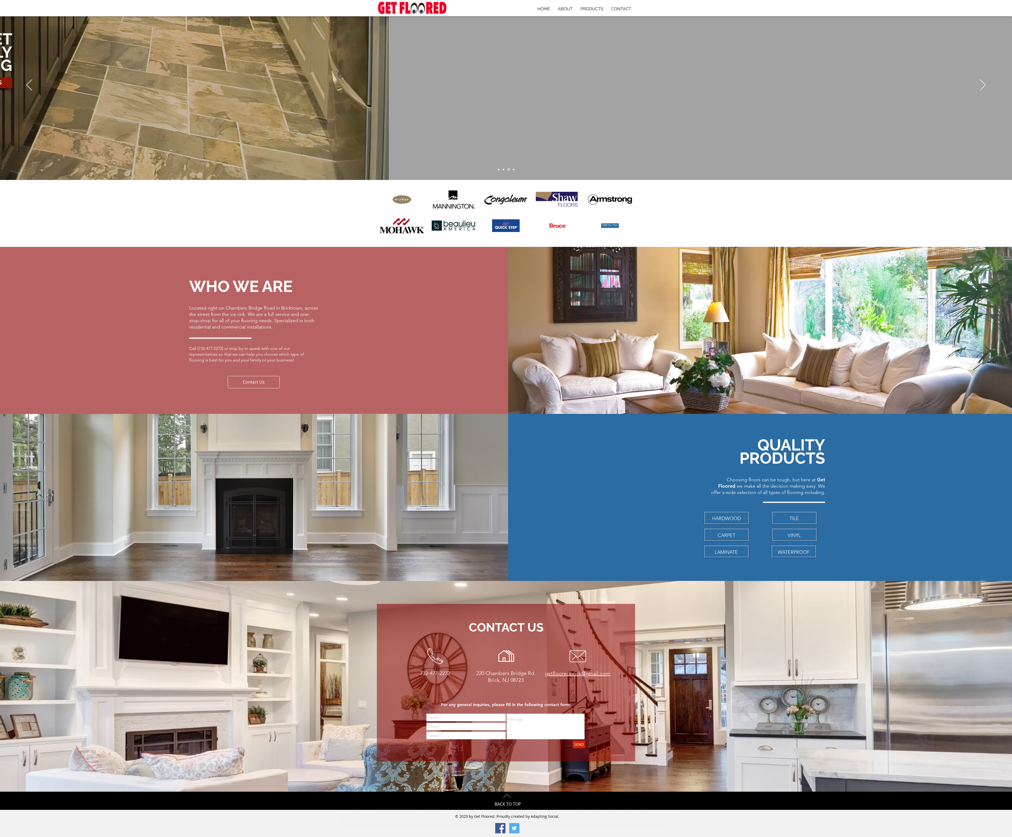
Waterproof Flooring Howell (560, 826)
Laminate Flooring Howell (353, 824)
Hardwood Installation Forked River (657, 819)
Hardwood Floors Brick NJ (366, 813)
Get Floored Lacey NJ (560, 813)
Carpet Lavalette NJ (628, 815)
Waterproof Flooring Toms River (537, 826)
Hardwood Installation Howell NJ (442, 819)
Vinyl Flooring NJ (547, 824)
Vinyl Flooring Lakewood (392, 826)
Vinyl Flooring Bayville (427, 826)
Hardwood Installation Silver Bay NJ (549, 819)
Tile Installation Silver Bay (504, 821)
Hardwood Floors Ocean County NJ (622, 813)
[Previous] (29, 85)
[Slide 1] (499, 169)
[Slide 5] (513, 169)
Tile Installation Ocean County (379, 821)
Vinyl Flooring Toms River (604, 824)
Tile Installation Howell (422, 821)
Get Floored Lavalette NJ (485, 813)
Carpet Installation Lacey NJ (618, 817)
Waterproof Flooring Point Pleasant (585, 826)
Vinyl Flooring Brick (562, 824)
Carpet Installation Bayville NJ (640, 817)
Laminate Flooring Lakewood (465, 824)
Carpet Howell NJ (594, 815)
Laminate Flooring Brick (620, 821)
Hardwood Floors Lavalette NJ (387, 815)
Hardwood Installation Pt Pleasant (468, 819)
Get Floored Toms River (425, 813)
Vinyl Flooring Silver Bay (373, 826)
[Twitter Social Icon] (514, 828)
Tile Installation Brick (359, 821)
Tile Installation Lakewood (525, 821)
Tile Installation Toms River (402, 821)
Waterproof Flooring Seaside (633, 826)
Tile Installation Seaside (485, 821)
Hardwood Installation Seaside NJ (522, 819)
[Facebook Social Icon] (500, 828)
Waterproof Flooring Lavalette (610, 826)
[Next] (983, 85)
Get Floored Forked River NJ (597, 813)
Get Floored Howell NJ (443, 813)
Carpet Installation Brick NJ (405, 817)
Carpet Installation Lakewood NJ (594, 817)
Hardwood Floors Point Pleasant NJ (361, 815)
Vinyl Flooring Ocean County (582, 824)
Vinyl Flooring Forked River (447, 826)
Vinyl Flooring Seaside (355, 826)
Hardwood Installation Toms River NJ (414, 819)
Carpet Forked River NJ (385, 817)
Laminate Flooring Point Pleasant (377, 824)
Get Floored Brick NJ (384, 813)
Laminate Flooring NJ (602, 821)
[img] (610, 226)
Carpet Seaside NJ (642, 815)
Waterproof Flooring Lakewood (354, 828)
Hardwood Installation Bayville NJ (630, 819)
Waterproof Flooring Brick (487, 826)
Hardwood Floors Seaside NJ (410, 815)
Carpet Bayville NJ (369, 817)
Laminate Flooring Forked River (528, 824)
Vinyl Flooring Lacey (411, 826)
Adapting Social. (545, 816)
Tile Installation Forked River (582, 821)
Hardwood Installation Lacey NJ (604, 819)
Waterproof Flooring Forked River (422, 828)
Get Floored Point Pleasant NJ (464, 813)
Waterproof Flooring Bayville (398, 828)
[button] (254, 382)
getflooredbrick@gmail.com (577, 673)
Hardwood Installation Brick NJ (358, 819)
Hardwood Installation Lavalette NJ (495, 819)
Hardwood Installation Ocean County (385, 819)
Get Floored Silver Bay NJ (522, 813)
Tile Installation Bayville (562, 821)
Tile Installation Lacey (544, 821)
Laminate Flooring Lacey (486, 824)
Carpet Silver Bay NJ (657, 815)
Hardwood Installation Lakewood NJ (577, 819)
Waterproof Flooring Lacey (377, 828)
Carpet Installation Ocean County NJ (430, 817)
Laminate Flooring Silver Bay (443, 824)
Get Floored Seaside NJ (503, 813)
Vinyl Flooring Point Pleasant (643, 824)
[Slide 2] (509, 169)
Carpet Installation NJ (347, 813)
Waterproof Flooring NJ (467, 826)
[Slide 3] (504, 169)
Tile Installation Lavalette (465, 821)
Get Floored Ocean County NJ (404, 813)
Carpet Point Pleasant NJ (611, 815)
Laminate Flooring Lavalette (400, 824)
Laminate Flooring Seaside (421, 824)
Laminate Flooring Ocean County (642, 821)
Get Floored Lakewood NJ (541, 813)
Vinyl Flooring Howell (622, 824)
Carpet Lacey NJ (356, 817)
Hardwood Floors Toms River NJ (648, 813)
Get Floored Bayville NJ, (577, 813)
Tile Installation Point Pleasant (444, 821)
